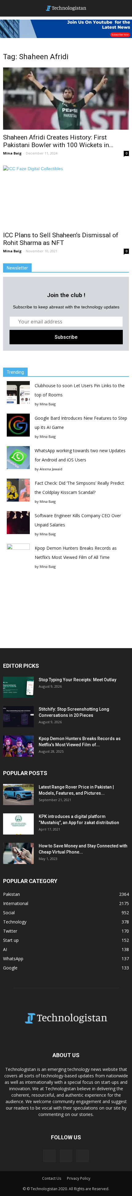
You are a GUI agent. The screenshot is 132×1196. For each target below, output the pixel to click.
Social (9, 912)
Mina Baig (12, 153)
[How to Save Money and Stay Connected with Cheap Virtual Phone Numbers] (18, 853)
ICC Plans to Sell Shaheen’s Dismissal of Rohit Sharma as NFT (60, 238)
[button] (123, 8)
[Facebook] (49, 1156)
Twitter (10, 931)
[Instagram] (66, 1156)
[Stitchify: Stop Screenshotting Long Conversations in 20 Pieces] (18, 716)
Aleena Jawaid (51, 469)
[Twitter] (82, 1156)
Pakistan (11, 894)
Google (10, 968)
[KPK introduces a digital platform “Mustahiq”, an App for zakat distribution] (18, 824)
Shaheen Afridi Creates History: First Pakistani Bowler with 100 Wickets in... (58, 141)
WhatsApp (13, 958)
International (15, 903)
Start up (11, 940)
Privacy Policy (78, 1178)
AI (5, 949)
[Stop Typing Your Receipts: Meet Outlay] (18, 687)
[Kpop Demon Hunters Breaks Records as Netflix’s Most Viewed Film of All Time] (18, 746)
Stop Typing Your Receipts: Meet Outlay (77, 679)
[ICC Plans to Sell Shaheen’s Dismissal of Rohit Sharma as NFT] (66, 196)
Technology (14, 922)
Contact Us (51, 1178)
